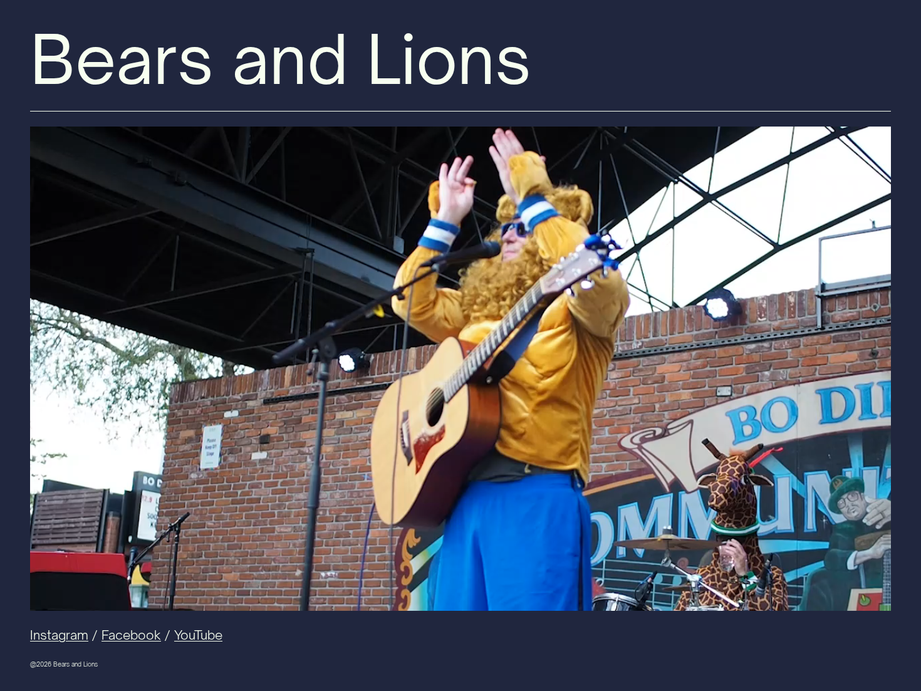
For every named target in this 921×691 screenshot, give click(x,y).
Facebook (131, 635)
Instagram (59, 635)
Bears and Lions (280, 59)
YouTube (198, 635)
